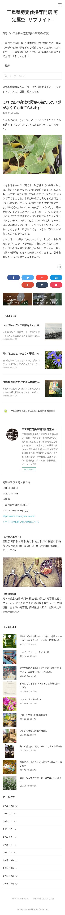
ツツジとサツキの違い (30, 699)
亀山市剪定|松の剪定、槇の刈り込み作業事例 (41, 746)
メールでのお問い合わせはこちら (21, 521)
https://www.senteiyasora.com (19, 516)
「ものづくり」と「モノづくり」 (35, 651)
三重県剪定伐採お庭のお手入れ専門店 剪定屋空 (34, 411)
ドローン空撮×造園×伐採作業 (33, 714)
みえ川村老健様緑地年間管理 (33, 730)
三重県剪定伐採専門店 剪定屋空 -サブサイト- (32, 16)
